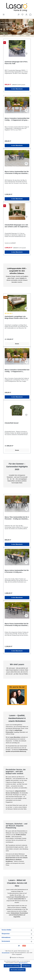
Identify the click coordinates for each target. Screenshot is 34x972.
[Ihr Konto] (26, 14)
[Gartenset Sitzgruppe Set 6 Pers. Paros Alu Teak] (17, 48)
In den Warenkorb (17, 89)
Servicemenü (6, 941)
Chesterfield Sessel (11, 423)
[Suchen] (18, 14)
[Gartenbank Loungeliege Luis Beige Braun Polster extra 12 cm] (17, 303)
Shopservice (6, 933)
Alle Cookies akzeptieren (18, 969)
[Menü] (4, 14)
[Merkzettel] (22, 14)
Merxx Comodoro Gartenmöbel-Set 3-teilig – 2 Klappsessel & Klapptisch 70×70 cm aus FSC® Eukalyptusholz (17, 370)
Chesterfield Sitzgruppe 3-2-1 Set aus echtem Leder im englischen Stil (16, 226)
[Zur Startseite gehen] (17, 7)
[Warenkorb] (30, 14)
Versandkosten (6, 952)
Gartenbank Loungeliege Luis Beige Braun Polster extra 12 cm (16, 317)
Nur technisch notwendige (12, 965)
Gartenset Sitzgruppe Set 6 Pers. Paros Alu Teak (16, 62)
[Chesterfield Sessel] (17, 409)
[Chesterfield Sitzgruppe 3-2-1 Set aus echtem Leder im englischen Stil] (17, 211)
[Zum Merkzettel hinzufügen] (26, 53)
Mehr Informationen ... (23, 962)
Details (17, 343)
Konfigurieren (26, 965)
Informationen (6, 937)
